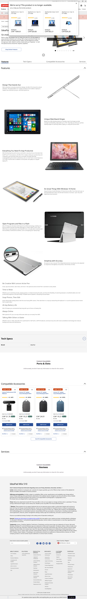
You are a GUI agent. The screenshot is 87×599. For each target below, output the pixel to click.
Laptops (6, 21)
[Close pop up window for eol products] (76, 3)
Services (82, 62)
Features (4, 62)
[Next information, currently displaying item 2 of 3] (83, 17)
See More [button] (4, 433)
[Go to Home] (5, 5)
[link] (85, 2)
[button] (82, 1)
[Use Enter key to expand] (79, 5)
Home (2, 21)
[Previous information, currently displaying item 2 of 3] (4, 17)
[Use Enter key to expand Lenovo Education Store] (79, 1)
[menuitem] (4, 62)
